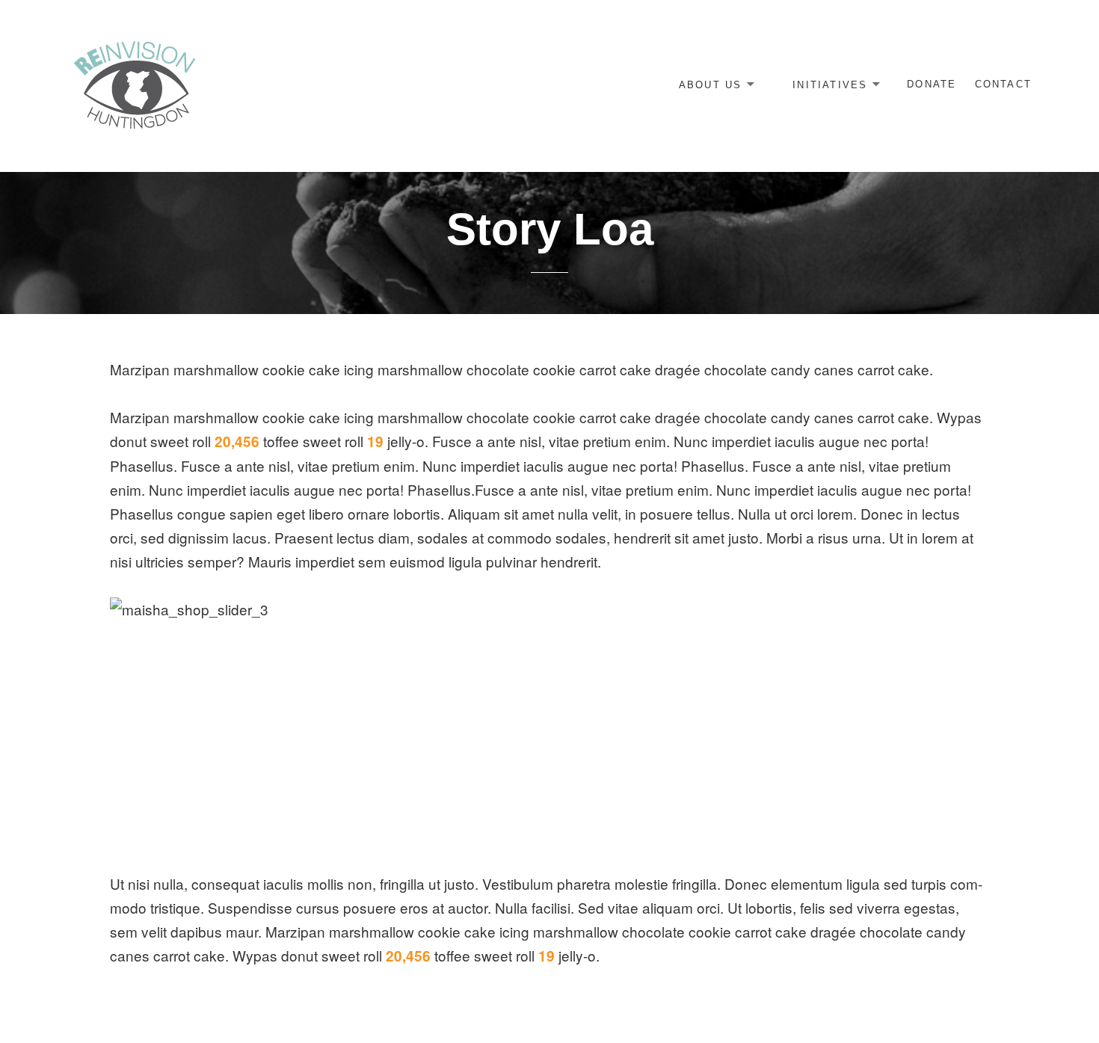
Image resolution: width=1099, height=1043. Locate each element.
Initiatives (829, 84)
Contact (1003, 84)
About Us (710, 84)
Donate (931, 84)
